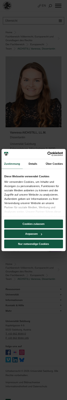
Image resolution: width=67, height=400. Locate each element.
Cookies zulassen (33, 223)
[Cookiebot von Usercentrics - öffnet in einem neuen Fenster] (48, 154)
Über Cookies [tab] (54, 163)
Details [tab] (33, 163)
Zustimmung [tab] (12, 163)
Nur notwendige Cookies (33, 243)
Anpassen (31, 233)
